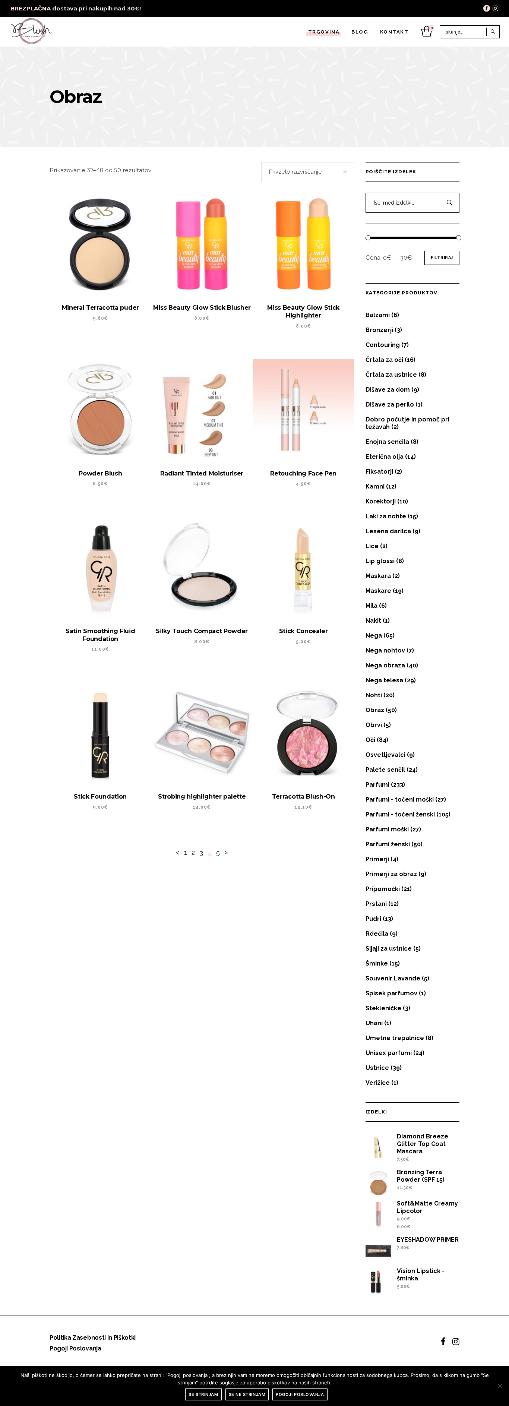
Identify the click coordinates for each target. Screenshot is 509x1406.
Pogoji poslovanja (75, 1348)
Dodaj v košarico (193, 830)
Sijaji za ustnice (389, 948)
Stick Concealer (303, 631)
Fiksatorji (379, 471)
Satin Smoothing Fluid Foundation (100, 635)
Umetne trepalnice (395, 1038)
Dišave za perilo (390, 404)
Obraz (375, 710)
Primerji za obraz (391, 874)
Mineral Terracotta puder (100, 307)
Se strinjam (203, 1394)
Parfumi (377, 784)
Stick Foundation (100, 796)
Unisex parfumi (389, 1052)
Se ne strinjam (247, 1394)
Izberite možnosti (92, 341)
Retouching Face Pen (303, 473)
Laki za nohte (386, 516)
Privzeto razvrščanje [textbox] (295, 171)
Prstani (376, 903)
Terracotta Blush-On (303, 796)
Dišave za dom (388, 389)
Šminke (377, 963)
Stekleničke (383, 1008)
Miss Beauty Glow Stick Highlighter (303, 311)
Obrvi (374, 725)
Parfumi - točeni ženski (400, 814)
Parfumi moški (387, 829)
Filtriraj (442, 257)
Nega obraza (385, 665)
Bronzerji (379, 330)
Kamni (375, 486)
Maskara (378, 575)
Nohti (374, 695)
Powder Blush (100, 473)
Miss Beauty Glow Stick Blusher (202, 307)
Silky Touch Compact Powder (202, 631)
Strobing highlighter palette (202, 796)
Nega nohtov (385, 650)
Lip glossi (380, 561)
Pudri (373, 918)
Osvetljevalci (385, 754)
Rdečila (377, 933)
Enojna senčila (387, 441)
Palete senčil (385, 769)
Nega (374, 635)
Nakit (373, 620)
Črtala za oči (384, 359)
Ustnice (377, 1067)
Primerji (377, 859)
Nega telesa (384, 680)
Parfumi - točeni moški (400, 799)
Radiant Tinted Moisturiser (201, 473)
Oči (370, 739)
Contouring (383, 344)
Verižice (378, 1082)
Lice (372, 546)
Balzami (378, 315)
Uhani (374, 1023)
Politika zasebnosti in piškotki (93, 1337)
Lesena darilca (388, 531)
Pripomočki (383, 888)
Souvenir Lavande (393, 978)
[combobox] (307, 172)
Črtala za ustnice (391, 374)
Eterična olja (385, 456)
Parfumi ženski (388, 844)
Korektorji (381, 501)
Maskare (378, 590)
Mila (371, 605)
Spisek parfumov (391, 993)
